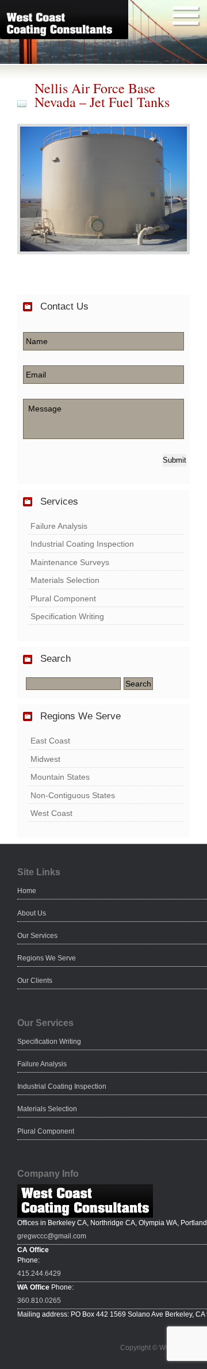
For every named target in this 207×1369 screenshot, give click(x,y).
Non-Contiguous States (72, 795)
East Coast (50, 740)
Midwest (45, 759)
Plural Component (63, 598)
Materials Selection (64, 580)
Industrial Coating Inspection (82, 543)
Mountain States (60, 776)
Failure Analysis (58, 526)
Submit (174, 460)
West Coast (51, 813)
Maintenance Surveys (69, 562)
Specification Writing (67, 616)
